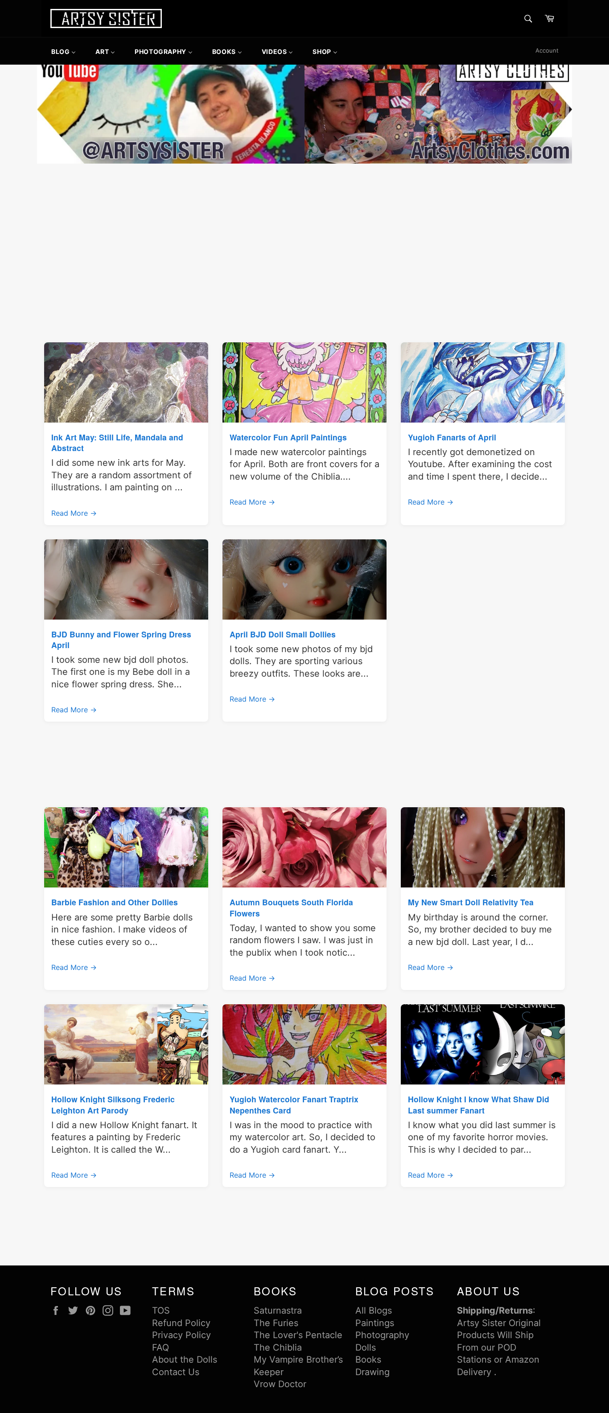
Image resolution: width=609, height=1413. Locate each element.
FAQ (160, 1347)
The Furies (276, 1323)
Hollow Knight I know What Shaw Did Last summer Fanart (478, 1104)
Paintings (374, 1323)
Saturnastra (278, 1310)
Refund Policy (181, 1323)
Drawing (372, 1372)
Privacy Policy (181, 1335)
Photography (382, 1335)
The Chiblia (278, 1347)
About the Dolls (184, 1359)
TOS (161, 1310)
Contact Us (175, 1372)
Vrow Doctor (280, 1384)
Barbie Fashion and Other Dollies (114, 902)
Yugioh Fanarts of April (452, 437)
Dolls (365, 1347)
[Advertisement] (304, 232)
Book (366, 1359)
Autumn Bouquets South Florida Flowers (291, 907)
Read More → (74, 513)
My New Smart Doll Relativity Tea (471, 902)
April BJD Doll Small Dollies (283, 634)
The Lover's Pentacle (298, 1335)
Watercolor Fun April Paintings (288, 437)
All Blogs (373, 1310)
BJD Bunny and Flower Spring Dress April (121, 639)
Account (547, 50)
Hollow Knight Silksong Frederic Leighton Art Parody (113, 1104)
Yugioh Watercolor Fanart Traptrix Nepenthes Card (294, 1104)
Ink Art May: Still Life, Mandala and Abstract (117, 442)
